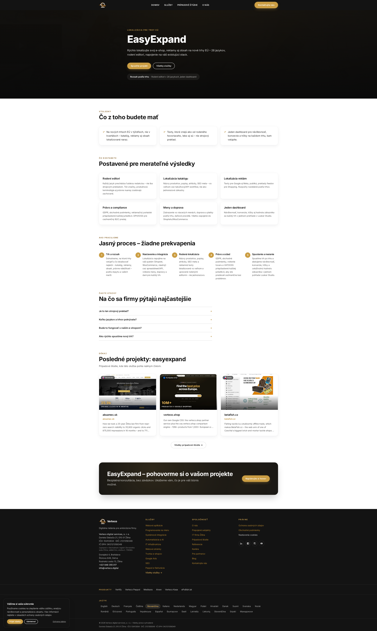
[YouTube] (261, 543)
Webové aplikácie (154, 525)
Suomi (235, 606)
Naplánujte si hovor (255, 478)
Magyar (192, 606)
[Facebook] (248, 543)
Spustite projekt (139, 66)
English (104, 606)
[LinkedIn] (241, 543)
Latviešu (194, 611)
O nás (205, 5)
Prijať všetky (15, 621)
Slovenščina (220, 611)
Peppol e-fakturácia (155, 568)
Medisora (148, 589)
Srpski (233, 611)
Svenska (247, 606)
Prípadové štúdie (187, 5)
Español (159, 611)
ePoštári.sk (186, 589)
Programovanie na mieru (157, 530)
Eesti (184, 611)
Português (131, 611)
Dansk (225, 606)
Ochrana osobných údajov (251, 525)
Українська (145, 611)
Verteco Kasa (171, 589)
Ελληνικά (117, 611)
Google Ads (151, 558)
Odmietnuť (31, 621)
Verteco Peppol (132, 589)
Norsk (258, 606)
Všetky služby (163, 66)
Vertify (118, 589)
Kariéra (195, 549)
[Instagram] (254, 543)
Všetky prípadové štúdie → (188, 445)
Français (128, 606)
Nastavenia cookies (248, 535)
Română (105, 611)
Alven (159, 589)
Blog (194, 558)
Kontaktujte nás (266, 5)
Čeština (139, 606)
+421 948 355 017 (108, 565)
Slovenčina (152, 606)
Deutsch (116, 606)
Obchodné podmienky (249, 530)
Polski (203, 606)
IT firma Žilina (198, 535)
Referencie (197, 544)
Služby (168, 5)
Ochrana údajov (59, 621)
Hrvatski (214, 606)
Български (172, 611)
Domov (155, 5)
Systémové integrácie (155, 535)
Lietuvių (206, 611)
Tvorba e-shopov (153, 553)
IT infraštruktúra (153, 544)
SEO (147, 563)
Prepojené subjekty (201, 530)
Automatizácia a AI (154, 539)
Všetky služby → (153, 572)
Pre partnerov (198, 553)
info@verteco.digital (108, 568)
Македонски (246, 611)
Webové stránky (153, 549)
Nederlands (179, 606)
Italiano (166, 606)
